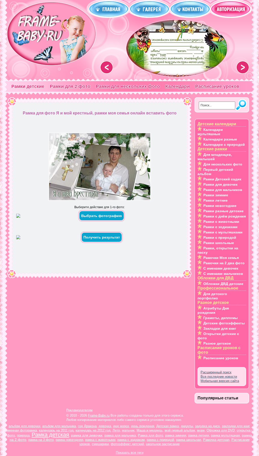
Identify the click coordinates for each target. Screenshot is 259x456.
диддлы (187, 426)
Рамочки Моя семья (221, 258)
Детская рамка (167, 426)
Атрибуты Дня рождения (213, 310)
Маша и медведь (150, 430)
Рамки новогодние (219, 206)
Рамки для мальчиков (222, 190)
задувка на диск (207, 426)
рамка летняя (198, 435)
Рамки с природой (219, 237)
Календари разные (220, 139)
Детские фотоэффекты (224, 323)
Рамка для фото (150, 435)
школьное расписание (163, 444)
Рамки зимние (215, 195)
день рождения (142, 426)
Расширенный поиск (216, 372)
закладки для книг (235, 426)
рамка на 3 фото (41, 440)
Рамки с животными (221, 222)
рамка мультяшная (225, 435)
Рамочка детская (216, 440)
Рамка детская (50, 434)
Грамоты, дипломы (220, 318)
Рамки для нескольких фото (128, 86)
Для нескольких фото (222, 164)
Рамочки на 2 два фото (224, 263)
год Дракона (87, 426)
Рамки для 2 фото (70, 86)
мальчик (128, 430)
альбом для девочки (24, 426)
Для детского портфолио (212, 296)
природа (23, 435)
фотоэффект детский (127, 444)
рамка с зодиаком (131, 440)
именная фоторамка (21, 430)
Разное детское (217, 343)
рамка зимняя (175, 435)
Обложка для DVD (221, 430)
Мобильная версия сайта (220, 381)
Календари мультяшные (210, 132)
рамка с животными (100, 440)
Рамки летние (215, 200)
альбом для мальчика (59, 426)
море (201, 430)
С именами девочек (220, 268)
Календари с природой (224, 144)
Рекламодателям (79, 410)
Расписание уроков (217, 86)
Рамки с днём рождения (224, 216)
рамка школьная (188, 440)
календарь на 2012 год (93, 430)
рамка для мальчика (120, 435)
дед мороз (121, 426)
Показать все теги (129, 452)
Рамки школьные (218, 243)
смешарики (100, 444)
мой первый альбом (180, 430)
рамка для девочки (86, 435)
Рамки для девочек (220, 184)
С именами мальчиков (223, 274)
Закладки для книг (219, 328)
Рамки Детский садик (222, 179)
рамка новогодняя (69, 440)
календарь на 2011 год (56, 430)
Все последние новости (219, 376)
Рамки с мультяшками (223, 232)
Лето (116, 430)
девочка (105, 426)
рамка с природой (160, 440)
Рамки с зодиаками (220, 227)
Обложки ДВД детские (223, 284)
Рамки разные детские (223, 211)
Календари (177, 86)
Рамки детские (27, 86)
